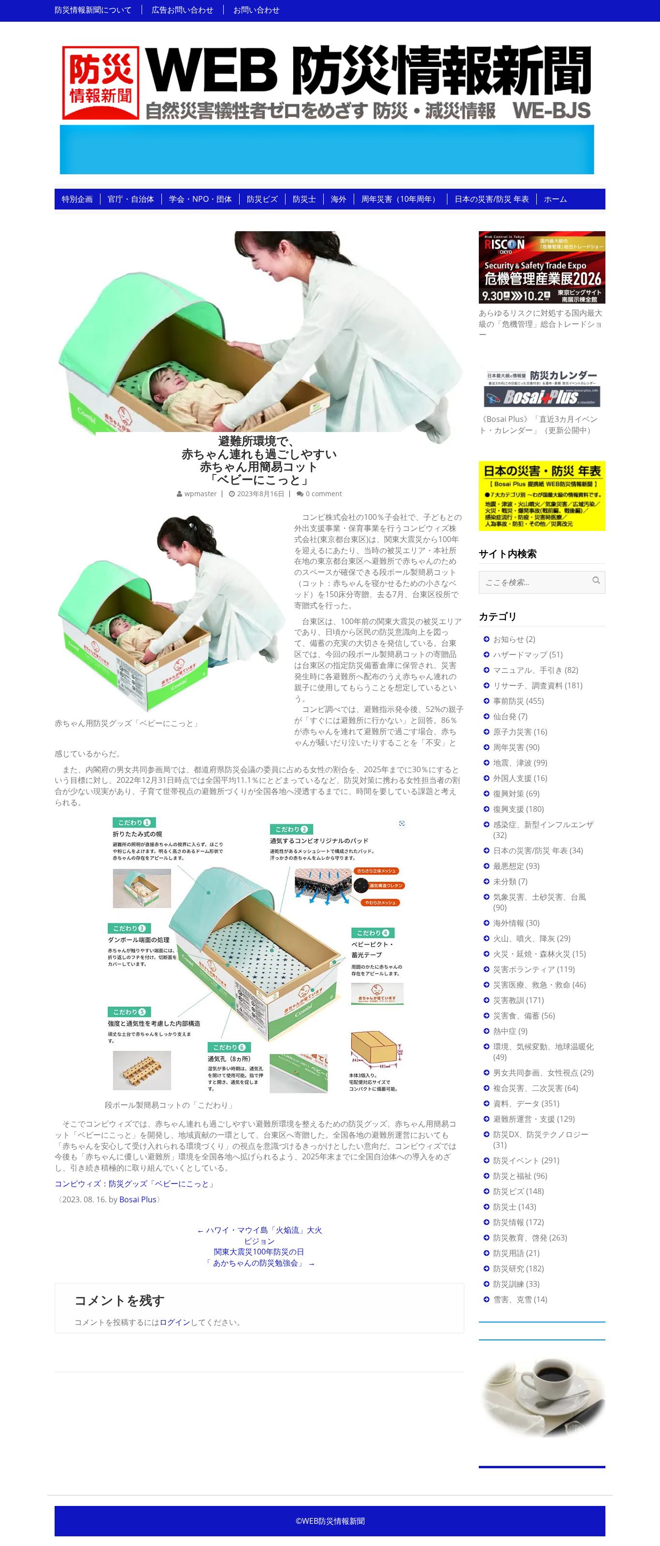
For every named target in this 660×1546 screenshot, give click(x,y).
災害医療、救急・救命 (532, 984)
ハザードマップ (520, 654)
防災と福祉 (512, 1175)
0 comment (324, 493)
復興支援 (508, 809)
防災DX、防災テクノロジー (540, 1134)
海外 (338, 199)
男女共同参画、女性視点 (535, 1072)
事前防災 (508, 701)
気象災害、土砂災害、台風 (539, 896)
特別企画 (77, 199)
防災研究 (508, 1268)
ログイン (174, 1322)
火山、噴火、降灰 (524, 938)
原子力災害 (512, 731)
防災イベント (516, 1160)
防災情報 (508, 1222)
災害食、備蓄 (516, 1015)
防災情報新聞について (93, 9)
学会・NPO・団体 (200, 199)
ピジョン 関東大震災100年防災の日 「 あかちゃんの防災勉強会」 (259, 1252)
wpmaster (201, 493)
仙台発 (505, 716)
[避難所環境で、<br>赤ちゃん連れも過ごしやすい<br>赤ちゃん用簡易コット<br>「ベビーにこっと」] (259, 331)
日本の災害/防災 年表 (492, 199)
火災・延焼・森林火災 (532, 953)
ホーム (555, 199)
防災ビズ (262, 199)
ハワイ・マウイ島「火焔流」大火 (259, 1230)
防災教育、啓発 (520, 1237)
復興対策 (508, 793)
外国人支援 (512, 778)
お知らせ (508, 639)
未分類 (505, 881)
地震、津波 (512, 762)
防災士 (304, 199)
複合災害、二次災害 (528, 1088)
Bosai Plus (138, 1199)
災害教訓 (508, 1000)
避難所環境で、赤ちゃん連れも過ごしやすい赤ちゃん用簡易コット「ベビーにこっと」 (259, 459)
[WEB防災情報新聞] (326, 105)
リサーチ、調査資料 (528, 685)
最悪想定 (508, 866)
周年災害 (508, 747)
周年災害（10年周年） (400, 199)
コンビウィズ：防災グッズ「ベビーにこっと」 (136, 1183)
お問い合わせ (256, 9)
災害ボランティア (524, 969)
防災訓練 (508, 1284)
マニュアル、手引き (528, 670)
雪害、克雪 (512, 1299)
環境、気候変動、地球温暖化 (543, 1046)
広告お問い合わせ (183, 9)
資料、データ (516, 1103)
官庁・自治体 (131, 199)
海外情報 (508, 923)
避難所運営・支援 (524, 1119)
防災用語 (508, 1253)
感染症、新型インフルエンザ (543, 824)
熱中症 (505, 1031)
